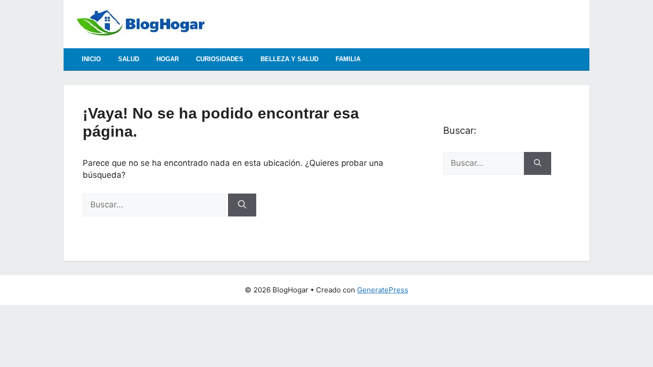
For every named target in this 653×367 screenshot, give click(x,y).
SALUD (128, 59)
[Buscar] (242, 205)
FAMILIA (348, 59)
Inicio (91, 59)
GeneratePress (382, 289)
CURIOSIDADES (219, 59)
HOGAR (167, 59)
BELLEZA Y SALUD (289, 59)
